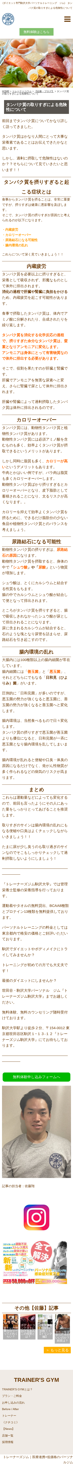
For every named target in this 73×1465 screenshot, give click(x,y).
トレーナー (9, 1415)
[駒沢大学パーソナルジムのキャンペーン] (36, 1296)
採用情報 (7, 1442)
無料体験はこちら (36, 32)
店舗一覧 (7, 1435)
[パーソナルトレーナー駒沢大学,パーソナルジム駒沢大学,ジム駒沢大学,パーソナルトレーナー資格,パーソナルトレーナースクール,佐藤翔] (36, 1231)
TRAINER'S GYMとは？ (17, 1389)
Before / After (10, 1409)
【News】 (8, 1428)
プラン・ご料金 (12, 1395)
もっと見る (59, 1350)
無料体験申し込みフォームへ (36, 1077)
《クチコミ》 (10, 1422)
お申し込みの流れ (13, 1402)
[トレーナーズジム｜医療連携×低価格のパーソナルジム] (8, 18)
